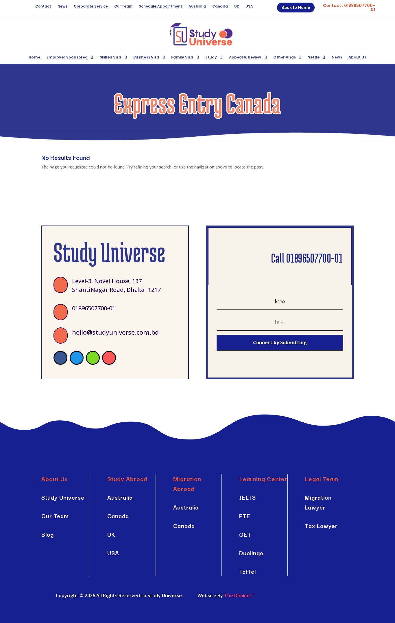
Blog (47, 534)
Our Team (123, 6)
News (62, 6)
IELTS (247, 497)
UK (236, 6)
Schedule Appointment (160, 6)
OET (245, 534)
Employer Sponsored (67, 57)
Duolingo (251, 552)
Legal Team (321, 478)
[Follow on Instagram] (109, 358)
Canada (220, 6)
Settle (314, 57)
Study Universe (62, 497)
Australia (197, 6)
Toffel (247, 571)
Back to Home (295, 7)
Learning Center (263, 478)
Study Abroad (127, 478)
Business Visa (146, 57)
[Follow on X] (77, 358)
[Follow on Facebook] (60, 358)
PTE (244, 515)
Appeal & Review (245, 57)
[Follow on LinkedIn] (93, 358)
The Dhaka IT (239, 595)
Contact (43, 6)
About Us (357, 57)
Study (211, 57)
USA (249, 6)
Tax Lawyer (321, 525)
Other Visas (284, 57)
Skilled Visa (110, 57)
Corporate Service (91, 6)
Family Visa (182, 57)
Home (34, 57)
